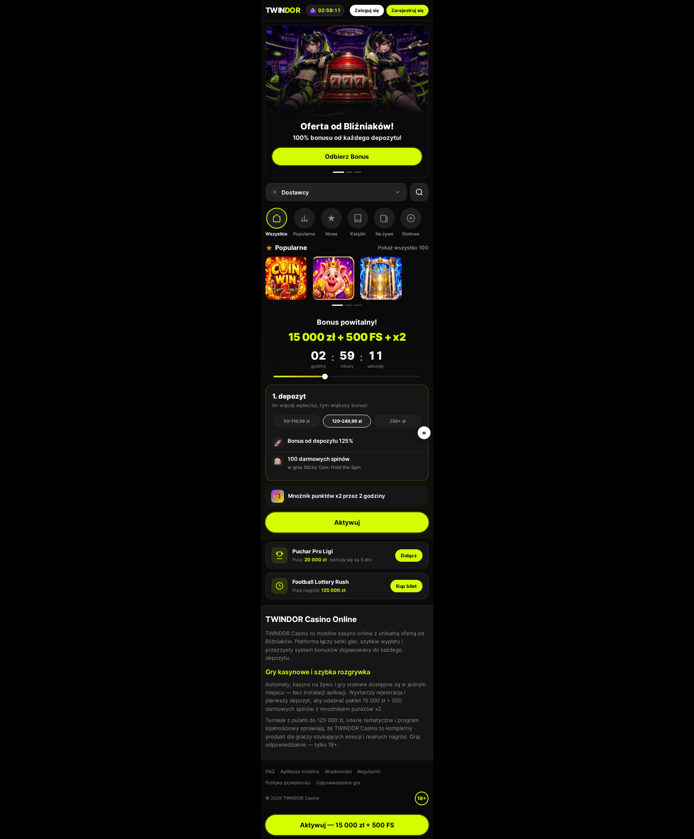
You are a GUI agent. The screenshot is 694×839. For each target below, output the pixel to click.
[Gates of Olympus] (382, 278)
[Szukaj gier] (419, 192)
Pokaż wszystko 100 (403, 248)
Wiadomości (338, 771)
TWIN (282, 10)
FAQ (270, 771)
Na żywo (385, 234)
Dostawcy (295, 192)
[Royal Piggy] (334, 278)
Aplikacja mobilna (299, 771)
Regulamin (369, 771)
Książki (357, 234)
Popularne (304, 234)
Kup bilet (406, 586)
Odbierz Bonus (347, 156)
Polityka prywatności (287, 783)
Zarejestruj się (407, 10)
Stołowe (411, 234)
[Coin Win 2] (287, 278)
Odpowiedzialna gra (338, 783)
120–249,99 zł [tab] (347, 421)
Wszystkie (276, 234)
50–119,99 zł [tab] (297, 421)
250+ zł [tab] (398, 421)
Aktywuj (347, 522)
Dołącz (409, 556)
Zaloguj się (367, 10)
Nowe (331, 234)
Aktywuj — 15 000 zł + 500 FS (347, 825)
